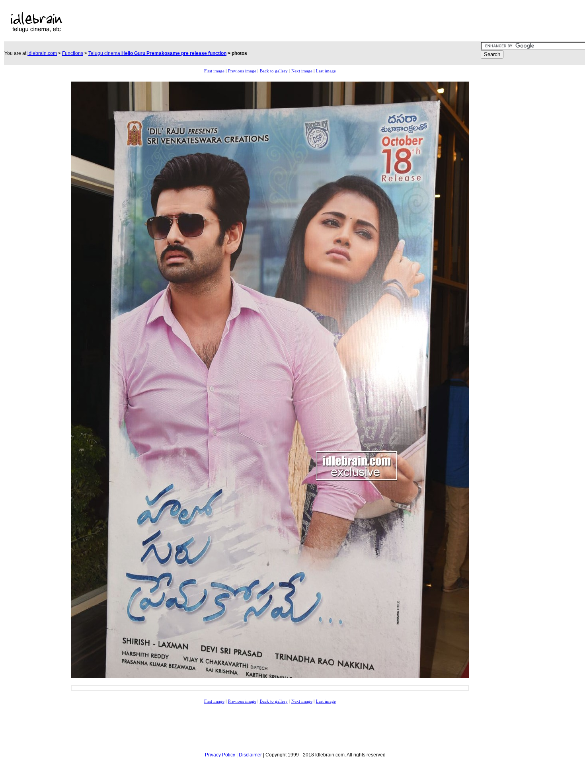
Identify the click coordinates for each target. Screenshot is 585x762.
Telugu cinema (157, 53)
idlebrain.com (42, 53)
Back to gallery (274, 71)
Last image (326, 71)
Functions (72, 53)
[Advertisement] (256, 22)
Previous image (242, 71)
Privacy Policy (220, 755)
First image (214, 71)
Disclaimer (250, 755)
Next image (301, 71)
